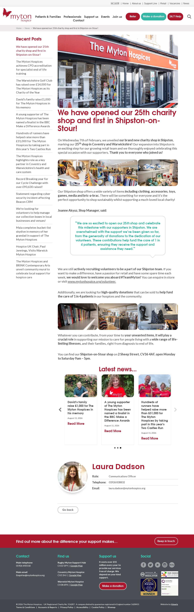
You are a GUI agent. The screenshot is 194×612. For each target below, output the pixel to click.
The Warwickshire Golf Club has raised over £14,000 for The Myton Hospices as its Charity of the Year (34, 86)
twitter (150, 565)
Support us (91, 16)
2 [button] (117, 448)
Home (126, 3)
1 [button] (115, 448)
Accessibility (82, 607)
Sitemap (111, 607)
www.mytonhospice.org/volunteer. (92, 281)
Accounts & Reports (47, 607)
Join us (117, 16)
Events (105, 16)
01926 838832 (117, 482)
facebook (143, 565)
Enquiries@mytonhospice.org (30, 575)
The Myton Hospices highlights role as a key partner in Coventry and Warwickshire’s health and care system (32, 164)
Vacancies (175, 3)
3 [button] (120, 448)
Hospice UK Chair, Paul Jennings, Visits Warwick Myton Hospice (32, 250)
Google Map (76, 565)
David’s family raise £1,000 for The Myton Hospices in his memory (33, 103)
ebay (172, 565)
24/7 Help (175, 16)
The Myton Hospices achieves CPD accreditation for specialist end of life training (34, 67)
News (186, 3)
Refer (133, 16)
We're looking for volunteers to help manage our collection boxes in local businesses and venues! (34, 214)
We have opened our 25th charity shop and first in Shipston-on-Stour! (32, 50)
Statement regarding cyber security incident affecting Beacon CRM (33, 197)
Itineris (174, 604)
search (189, 17)
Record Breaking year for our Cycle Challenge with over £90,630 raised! (32, 182)
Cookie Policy (97, 607)
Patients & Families (48, 16)
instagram (164, 565)
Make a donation (113, 586)
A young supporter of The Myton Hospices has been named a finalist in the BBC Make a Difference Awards (33, 120)
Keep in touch (166, 541)
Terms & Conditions (25, 607)
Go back (67, 510)
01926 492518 (23, 565)
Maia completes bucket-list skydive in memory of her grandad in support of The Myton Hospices (33, 233)
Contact (78, 20)
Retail (163, 3)
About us (136, 3)
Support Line (150, 3)
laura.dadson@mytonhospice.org (127, 488)
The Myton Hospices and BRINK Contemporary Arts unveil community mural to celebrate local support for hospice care (33, 269)
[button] (60, 409)
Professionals (72, 16)
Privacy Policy (66, 607)
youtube (157, 565)
